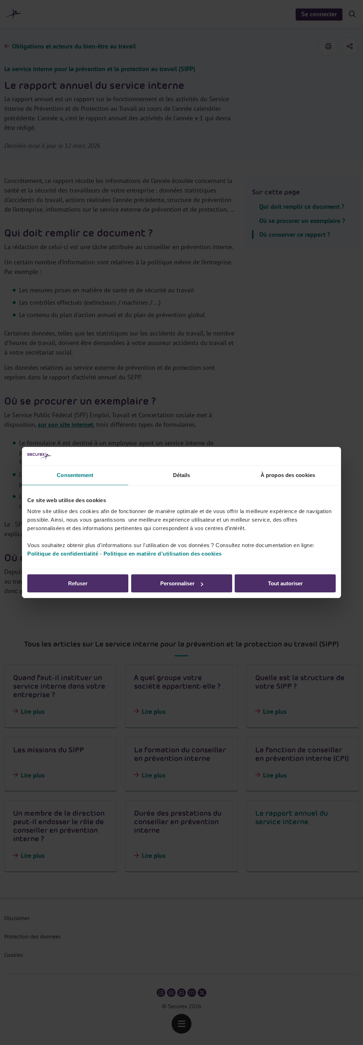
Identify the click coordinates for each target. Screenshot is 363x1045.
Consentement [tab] (75, 475)
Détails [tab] (181, 475)
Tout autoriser (285, 583)
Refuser (78, 583)
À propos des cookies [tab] (288, 475)
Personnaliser (177, 583)
